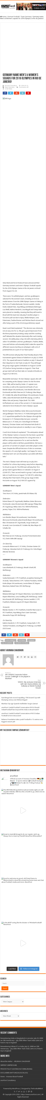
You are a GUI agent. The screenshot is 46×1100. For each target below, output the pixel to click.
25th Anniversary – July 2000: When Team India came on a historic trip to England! (21, 1049)
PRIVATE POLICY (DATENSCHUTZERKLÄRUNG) (16, 1069)
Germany (31, 640)
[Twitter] (19, 1091)
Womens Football (22, 643)
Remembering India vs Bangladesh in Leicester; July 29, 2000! (21, 1038)
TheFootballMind (37, 1088)
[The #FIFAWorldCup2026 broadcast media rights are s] (23, 810)
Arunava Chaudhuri (11, 85)
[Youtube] (24, 1091)
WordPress (16, 1088)
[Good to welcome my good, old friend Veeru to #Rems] (23, 898)
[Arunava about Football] (23, 6)
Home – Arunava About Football (11, 1076)
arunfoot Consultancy (8, 1080)
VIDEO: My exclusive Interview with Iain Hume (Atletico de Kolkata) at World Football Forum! (29, 684)
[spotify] (31, 1091)
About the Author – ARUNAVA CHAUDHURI (15, 1061)
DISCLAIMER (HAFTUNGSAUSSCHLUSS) (14, 1073)
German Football (13, 17)
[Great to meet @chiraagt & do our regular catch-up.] (23, 854)
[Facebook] (17, 1091)
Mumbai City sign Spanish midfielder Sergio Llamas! (19, 704)
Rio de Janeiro (7, 643)
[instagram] (26, 1091)
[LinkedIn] (22, 1091)
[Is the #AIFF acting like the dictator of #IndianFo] (23, 943)
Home (4, 17)
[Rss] (15, 1091)
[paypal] (29, 1091)
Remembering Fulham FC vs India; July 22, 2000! (17, 1046)
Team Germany (26, 17)
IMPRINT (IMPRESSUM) (8, 1065)
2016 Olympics (10, 640)
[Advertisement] (23, 49)
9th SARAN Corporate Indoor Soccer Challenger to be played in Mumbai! (17, 675)
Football (22, 640)
